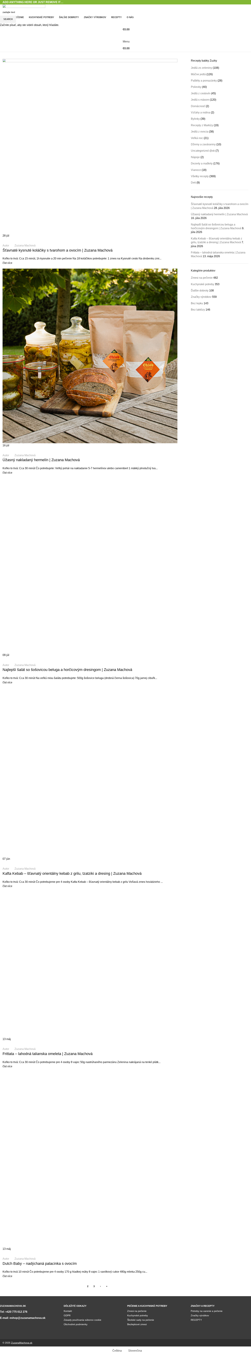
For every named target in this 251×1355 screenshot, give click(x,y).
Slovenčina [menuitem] (135, 1350)
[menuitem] (115, 1350)
